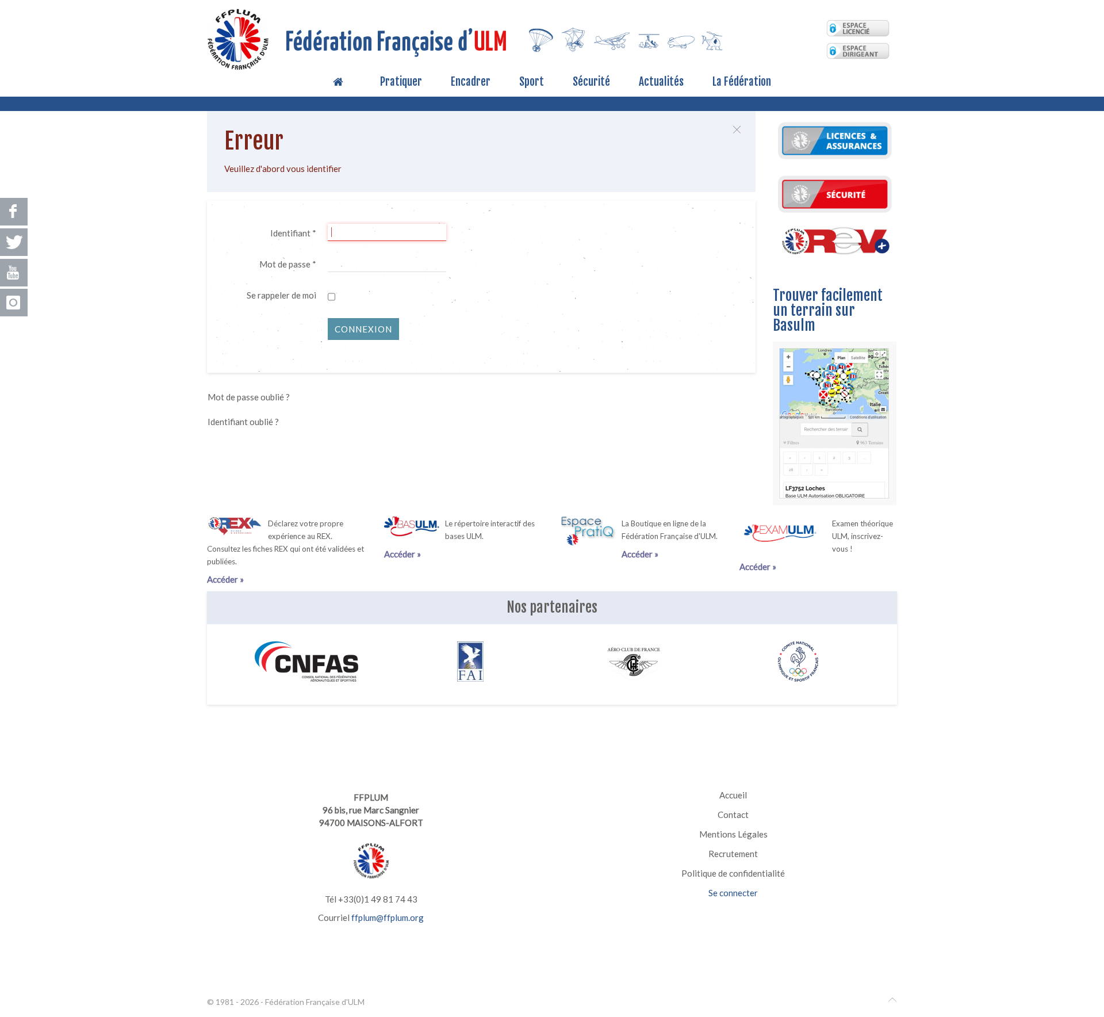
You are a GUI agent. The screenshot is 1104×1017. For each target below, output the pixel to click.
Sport (531, 82)
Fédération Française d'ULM (315, 1002)
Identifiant (293, 233)
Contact (733, 814)
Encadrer (470, 82)
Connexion (363, 329)
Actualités (661, 82)
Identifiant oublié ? (243, 421)
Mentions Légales (733, 834)
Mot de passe (287, 264)
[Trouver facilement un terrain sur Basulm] (834, 421)
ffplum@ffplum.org (387, 917)
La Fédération (741, 82)
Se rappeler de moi (281, 295)
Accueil (733, 795)
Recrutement (733, 853)
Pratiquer (401, 82)
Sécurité (591, 82)
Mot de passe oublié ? (249, 397)
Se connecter (733, 893)
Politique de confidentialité (733, 873)
